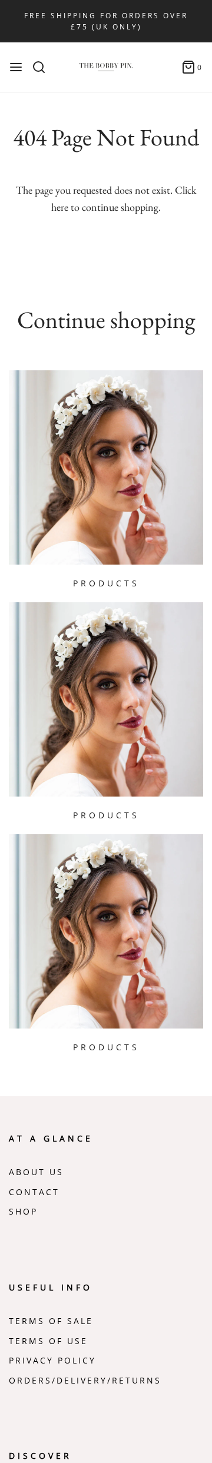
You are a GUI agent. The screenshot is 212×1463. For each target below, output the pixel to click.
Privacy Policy (52, 1360)
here (59, 207)
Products (106, 583)
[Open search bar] (43, 67)
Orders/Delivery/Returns (85, 1380)
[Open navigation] (16, 67)
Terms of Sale (51, 1321)
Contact (34, 1192)
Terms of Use (48, 1341)
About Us (36, 1172)
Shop (23, 1211)
